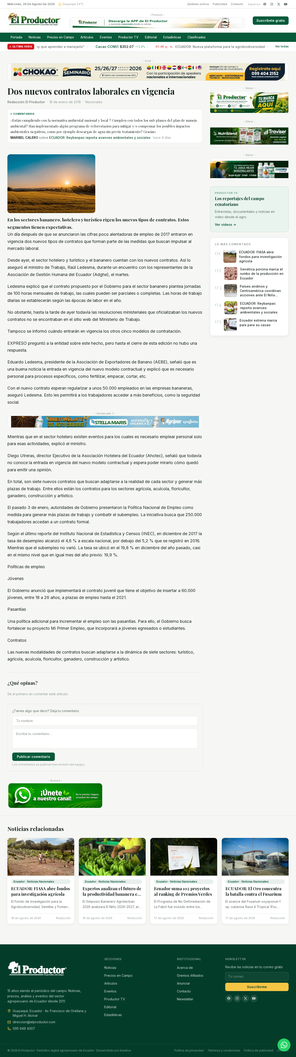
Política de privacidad (189, 1050)
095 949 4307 (24, 1028)
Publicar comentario (33, 757)
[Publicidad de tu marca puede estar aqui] (249, 102)
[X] (279, 4)
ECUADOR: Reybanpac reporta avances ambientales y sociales (100, 137)
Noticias (35, 37)
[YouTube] (286, 4)
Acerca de (185, 968)
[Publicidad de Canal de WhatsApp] (55, 795)
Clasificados (197, 37)
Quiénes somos (198, 4)
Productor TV (128, 37)
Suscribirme (257, 987)
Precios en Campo (60, 37)
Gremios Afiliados (190, 975)
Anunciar (183, 983)
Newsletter (185, 999)
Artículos (86, 37)
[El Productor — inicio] (34, 20)
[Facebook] (265, 4)
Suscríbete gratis (270, 20)
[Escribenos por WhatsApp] (284, 1044)
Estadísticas (172, 37)
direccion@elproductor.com (34, 1022)
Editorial (151, 37)
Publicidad (220, 4)
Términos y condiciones (223, 1050)
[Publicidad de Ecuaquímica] (249, 169)
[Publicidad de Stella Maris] (105, 422)
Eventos (106, 37)
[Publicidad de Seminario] (148, 72)
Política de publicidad (258, 1050)
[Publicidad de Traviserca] (249, 136)
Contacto (237, 4)
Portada (16, 37)
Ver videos (225, 224)
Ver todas (282, 46)
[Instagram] (272, 4)
